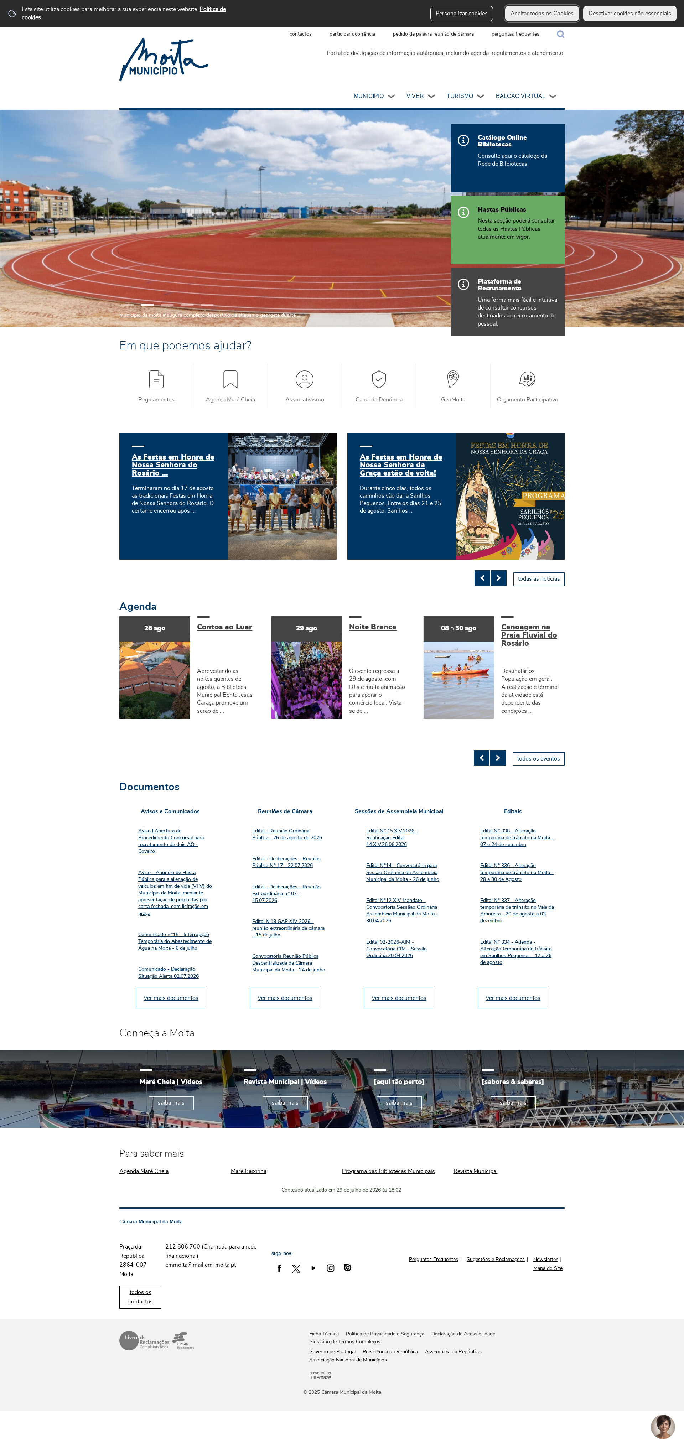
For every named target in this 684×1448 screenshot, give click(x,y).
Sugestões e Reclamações (496, 1259)
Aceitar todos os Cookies (542, 13)
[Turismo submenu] (481, 97)
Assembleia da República (452, 1351)
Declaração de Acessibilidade (463, 1334)
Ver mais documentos (171, 998)
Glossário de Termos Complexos (344, 1341)
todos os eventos (538, 759)
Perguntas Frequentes (433, 1259)
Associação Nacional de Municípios (348, 1360)
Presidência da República (390, 1351)
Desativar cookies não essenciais (630, 13)
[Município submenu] (391, 97)
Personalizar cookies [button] (462, 13)
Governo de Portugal (332, 1351)
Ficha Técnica (324, 1334)
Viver (415, 96)
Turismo (460, 96)
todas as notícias (539, 579)
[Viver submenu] (432, 97)
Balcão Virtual (520, 96)
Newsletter (545, 1259)
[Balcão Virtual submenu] (553, 97)
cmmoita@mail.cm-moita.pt (200, 1265)
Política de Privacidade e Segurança (385, 1334)
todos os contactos (140, 1296)
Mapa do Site (548, 1268)
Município (369, 96)
